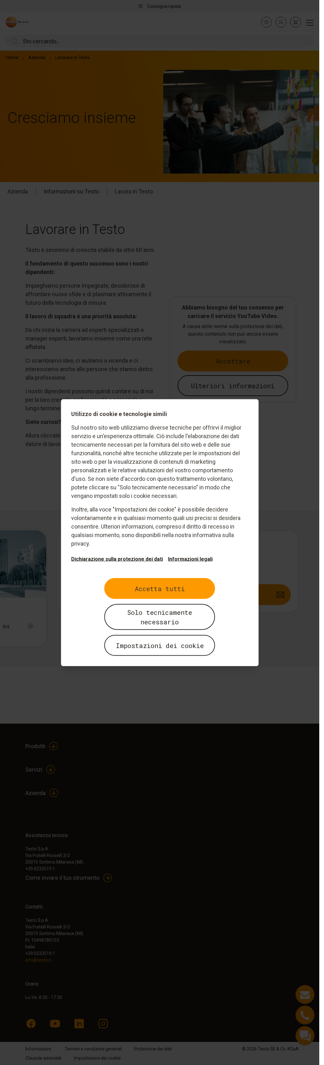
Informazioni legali (190, 559)
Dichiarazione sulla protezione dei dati (117, 559)
